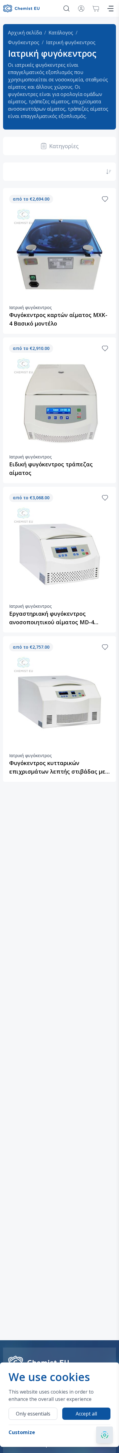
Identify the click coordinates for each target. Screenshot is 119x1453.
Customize (22, 1432)
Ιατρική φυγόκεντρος (71, 42)
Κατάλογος (61, 32)
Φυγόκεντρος (23, 42)
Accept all (86, 1413)
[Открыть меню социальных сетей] (104, 1434)
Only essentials (33, 1413)
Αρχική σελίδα (25, 32)
